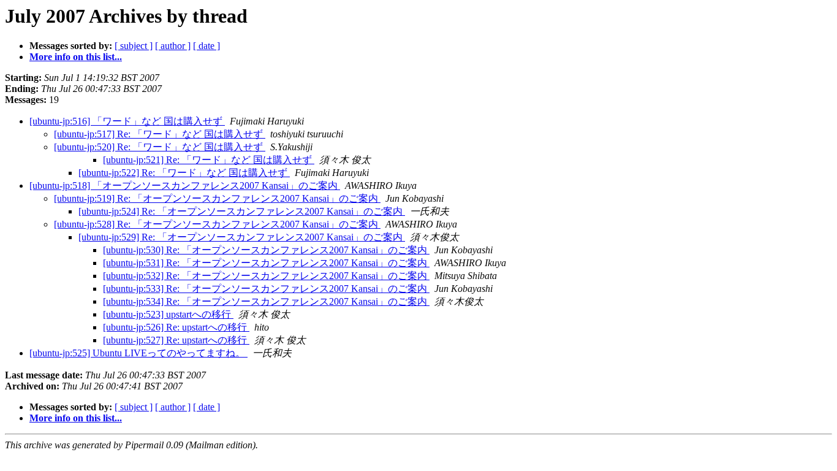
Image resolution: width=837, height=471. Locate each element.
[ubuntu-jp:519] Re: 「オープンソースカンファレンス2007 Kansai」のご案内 (217, 198)
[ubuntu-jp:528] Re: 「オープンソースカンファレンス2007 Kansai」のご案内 (217, 224)
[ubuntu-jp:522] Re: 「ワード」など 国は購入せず (184, 172)
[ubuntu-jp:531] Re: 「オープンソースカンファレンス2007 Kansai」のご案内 (266, 263)
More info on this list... (75, 57)
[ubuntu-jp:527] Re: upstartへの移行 (176, 340)
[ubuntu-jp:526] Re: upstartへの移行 (176, 327)
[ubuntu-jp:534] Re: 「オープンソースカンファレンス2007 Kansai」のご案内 (266, 301)
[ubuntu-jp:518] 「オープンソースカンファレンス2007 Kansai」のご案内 (184, 185)
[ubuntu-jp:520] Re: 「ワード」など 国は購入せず (159, 147)
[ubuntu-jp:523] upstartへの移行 (168, 314)
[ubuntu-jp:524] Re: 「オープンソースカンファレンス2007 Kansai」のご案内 (241, 211)
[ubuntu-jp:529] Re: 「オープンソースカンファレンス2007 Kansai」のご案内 (241, 237)
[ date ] (206, 45)
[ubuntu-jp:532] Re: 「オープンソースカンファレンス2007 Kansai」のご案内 (266, 275)
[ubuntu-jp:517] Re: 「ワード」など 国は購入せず (159, 134)
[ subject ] (134, 45)
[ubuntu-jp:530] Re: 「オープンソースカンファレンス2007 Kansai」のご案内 (266, 250)
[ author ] (173, 45)
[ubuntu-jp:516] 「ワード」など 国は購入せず (127, 121)
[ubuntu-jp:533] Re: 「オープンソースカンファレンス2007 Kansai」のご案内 (266, 288)
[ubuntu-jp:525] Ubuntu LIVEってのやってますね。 (138, 353)
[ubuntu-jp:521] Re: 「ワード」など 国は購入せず (208, 160)
